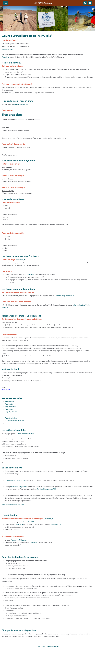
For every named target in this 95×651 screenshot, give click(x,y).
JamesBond (55, 524)
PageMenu (8, 409)
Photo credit (41, 646)
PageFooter (9, 404)
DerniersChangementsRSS (46, 489)
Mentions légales (53, 646)
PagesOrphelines (11, 418)
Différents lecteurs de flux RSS (13, 504)
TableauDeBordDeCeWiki (14, 421)
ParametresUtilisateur (31, 522)
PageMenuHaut (10, 407)
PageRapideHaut (11, 412)
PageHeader (9, 401)
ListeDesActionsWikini (25, 434)
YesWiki (43, 36)
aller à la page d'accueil (64, 296)
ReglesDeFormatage (20, 104)
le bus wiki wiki (7, 49)
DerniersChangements (19, 487)
